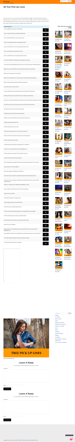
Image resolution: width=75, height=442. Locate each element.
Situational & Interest (59, 322)
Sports (56, 329)
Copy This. (46, 30)
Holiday (56, 315)
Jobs (28, 440)
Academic (57, 331)
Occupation (57, 337)
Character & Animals (59, 326)
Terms (36, 440)
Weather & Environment (60, 324)
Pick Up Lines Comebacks (61, 342)
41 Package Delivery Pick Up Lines (58, 207)
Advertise (32, 440)
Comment (5, 368)
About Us (15, 440)
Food (56, 328)
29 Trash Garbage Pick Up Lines (58, 129)
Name (4, 385)
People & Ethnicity (59, 333)
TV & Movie (57, 317)
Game (56, 320)
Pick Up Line (6, 1)
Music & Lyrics (58, 318)
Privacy (19, 440)
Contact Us (24, 440)
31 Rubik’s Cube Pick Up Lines (67, 143)
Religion (57, 335)
